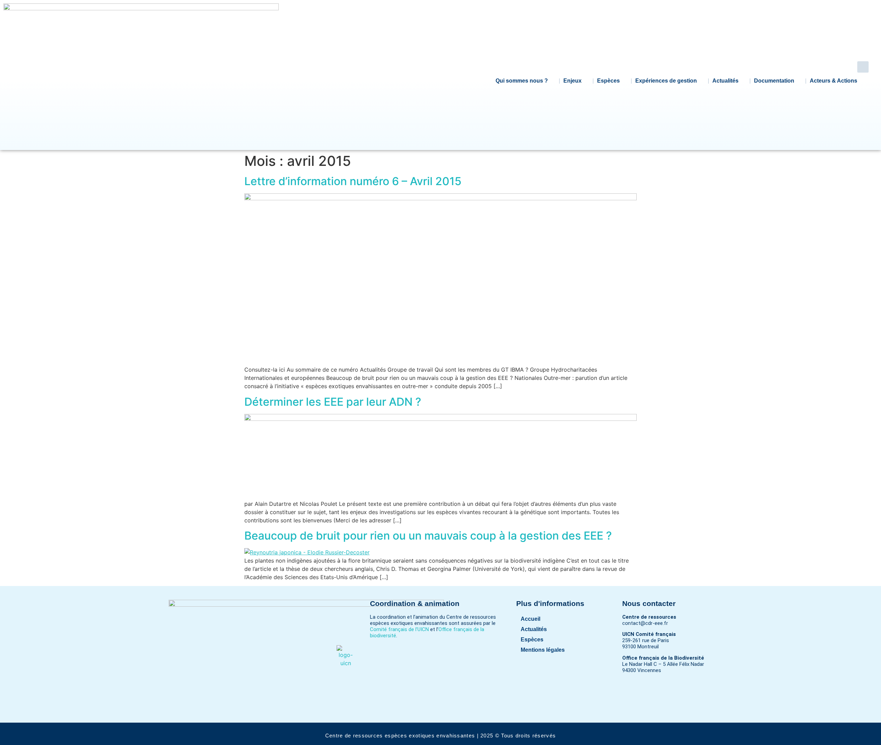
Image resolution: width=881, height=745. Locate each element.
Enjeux (572, 81)
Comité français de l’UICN (399, 629)
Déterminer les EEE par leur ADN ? (332, 401)
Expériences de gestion (666, 81)
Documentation (774, 81)
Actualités (725, 81)
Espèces (608, 81)
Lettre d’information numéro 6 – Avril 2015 (352, 181)
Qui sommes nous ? (522, 81)
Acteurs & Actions (833, 81)
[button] (863, 67)
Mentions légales (543, 650)
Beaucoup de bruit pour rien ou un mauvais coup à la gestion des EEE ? (428, 535)
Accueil (530, 619)
